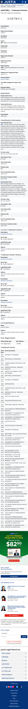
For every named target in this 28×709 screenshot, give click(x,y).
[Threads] (15, 687)
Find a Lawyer (5, 630)
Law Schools (5, 664)
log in (5, 249)
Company (14, 695)
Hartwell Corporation (6, 234)
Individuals (5, 657)
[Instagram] (13, 687)
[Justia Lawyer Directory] (21, 687)
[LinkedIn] (7, 687)
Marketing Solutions (8, 678)
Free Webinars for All (7, 582)
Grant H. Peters (5, 79)
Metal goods (20, 5)
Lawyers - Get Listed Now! (14, 641)
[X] (19, 687)
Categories (14, 5)
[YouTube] (9, 687)
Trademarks (7, 5)
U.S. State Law (6, 671)
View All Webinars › (14, 615)
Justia (2, 5)
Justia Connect (14, 690)
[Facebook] (11, 687)
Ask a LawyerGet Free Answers (6, 568)
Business (4, 660)
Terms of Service (14, 701)
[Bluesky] (17, 687)
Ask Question (14, 576)
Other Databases (7, 674)
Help (14, 698)
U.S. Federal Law (7, 667)
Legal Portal (14, 693)
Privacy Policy (14, 703)
